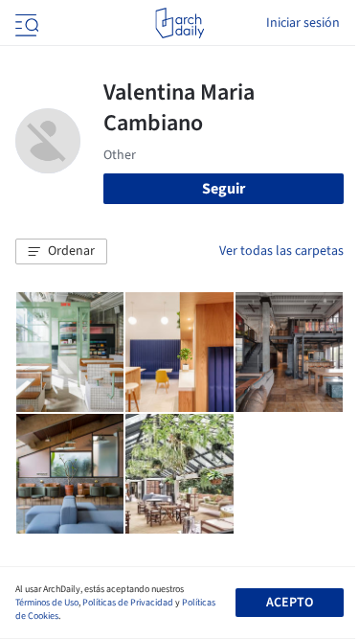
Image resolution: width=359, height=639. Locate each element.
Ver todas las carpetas (281, 251)
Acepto (289, 602)
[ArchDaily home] (179, 23)
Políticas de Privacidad (127, 602)
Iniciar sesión (303, 23)
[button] (61, 252)
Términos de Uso (47, 602)
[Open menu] (24, 23)
